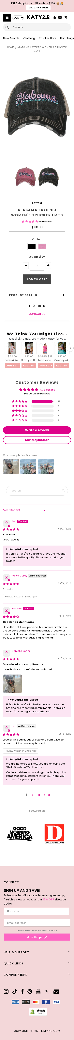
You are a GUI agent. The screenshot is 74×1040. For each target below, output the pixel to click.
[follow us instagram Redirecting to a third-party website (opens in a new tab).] (39, 306)
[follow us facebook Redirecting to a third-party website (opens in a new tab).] (30, 306)
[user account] (54, 18)
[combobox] (37, 27)
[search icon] (7, 27)
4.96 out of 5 (47, 390)
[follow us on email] (56, 992)
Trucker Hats (47, 38)
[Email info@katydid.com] (60, 17)
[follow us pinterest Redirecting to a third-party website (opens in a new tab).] (44, 306)
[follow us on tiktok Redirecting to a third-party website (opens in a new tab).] (14, 991)
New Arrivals (11, 38)
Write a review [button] (37, 430)
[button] (30, 221)
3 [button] (39, 795)
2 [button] (33, 795)
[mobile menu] (7, 18)
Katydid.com (50, 1031)
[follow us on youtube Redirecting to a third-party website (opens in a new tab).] (38, 992)
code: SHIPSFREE (38, 7)
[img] (11, 529)
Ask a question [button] (37, 440)
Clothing (29, 38)
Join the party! (37, 937)
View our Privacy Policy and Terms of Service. (37, 930)
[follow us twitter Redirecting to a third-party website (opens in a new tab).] (35, 306)
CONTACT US (37, 314)
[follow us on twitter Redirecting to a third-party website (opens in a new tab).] (47, 992)
